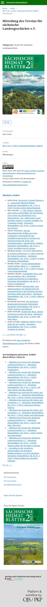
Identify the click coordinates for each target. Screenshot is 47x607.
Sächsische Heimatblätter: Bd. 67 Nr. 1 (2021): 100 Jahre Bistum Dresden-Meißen (24, 387)
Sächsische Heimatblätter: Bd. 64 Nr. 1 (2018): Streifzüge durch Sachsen (24, 247)
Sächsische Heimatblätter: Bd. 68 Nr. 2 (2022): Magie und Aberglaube (26, 413)
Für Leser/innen (10, 477)
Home (5, 8)
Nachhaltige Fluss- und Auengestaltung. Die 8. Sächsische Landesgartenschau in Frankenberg (25, 276)
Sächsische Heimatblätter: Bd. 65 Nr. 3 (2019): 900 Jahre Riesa (25, 316)
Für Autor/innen (10, 481)
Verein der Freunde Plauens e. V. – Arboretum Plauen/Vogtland (26, 201)
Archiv (12, 8)
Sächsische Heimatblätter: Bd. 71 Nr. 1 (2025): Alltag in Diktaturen (26, 296)
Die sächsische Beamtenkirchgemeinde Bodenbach (23, 302)
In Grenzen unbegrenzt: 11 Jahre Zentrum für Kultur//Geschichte (25, 254)
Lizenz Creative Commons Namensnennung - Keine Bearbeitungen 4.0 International (23, 173)
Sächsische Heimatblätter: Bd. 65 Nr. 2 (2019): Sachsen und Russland (26, 396)
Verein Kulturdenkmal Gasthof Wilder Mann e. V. (24, 264)
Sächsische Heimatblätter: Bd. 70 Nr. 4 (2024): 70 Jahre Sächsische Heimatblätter (26, 258)
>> (25, 334)
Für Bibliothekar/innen (13, 485)
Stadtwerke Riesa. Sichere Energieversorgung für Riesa (25, 312)
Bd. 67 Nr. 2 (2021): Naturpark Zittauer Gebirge (20, 11)
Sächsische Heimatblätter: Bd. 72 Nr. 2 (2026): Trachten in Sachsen (22, 326)
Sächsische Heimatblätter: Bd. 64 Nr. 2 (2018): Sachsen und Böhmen (24, 307)
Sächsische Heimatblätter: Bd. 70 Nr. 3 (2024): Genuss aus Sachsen (25, 225)
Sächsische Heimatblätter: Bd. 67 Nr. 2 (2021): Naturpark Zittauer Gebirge (26, 405)
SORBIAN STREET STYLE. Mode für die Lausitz (25, 322)
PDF (8, 122)
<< (4, 334)
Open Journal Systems (13, 495)
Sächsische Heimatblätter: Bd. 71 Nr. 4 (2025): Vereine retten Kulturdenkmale (24, 206)
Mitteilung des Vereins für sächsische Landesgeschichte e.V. (24, 363)
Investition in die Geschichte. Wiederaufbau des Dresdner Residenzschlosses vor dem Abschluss (23, 450)
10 (21, 334)
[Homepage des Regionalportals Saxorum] (19, 579)
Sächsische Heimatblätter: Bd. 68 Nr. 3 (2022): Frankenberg (24, 282)
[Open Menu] (2, 2)
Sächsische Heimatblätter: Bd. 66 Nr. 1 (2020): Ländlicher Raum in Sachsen (22, 377)
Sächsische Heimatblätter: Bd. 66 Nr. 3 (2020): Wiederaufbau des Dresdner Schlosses (24, 443)
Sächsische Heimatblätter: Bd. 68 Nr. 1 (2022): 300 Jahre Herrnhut (24, 422)
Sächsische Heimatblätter (16, 2)
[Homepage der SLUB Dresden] (9, 579)
